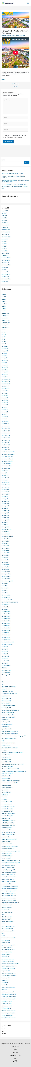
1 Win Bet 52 (5, 318)
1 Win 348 (4, 304)
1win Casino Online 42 (7, 459)
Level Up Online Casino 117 (8, 874)
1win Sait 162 (5, 583)
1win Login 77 (5, 522)
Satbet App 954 (6, 942)
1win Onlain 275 (5, 543)
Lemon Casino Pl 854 (7, 856)
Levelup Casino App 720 (8, 879)
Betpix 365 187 (5, 726)
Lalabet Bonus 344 (6, 841)
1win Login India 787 (6, 529)
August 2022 (5, 281)
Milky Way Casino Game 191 (8, 898)
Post (3, 933)
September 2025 (6, 237)
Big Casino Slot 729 (6, 729)
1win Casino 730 (6, 449)
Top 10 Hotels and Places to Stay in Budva (12, 173)
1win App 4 (4, 362)
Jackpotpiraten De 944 (8, 823)
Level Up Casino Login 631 (8, 867)
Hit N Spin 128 (5, 794)
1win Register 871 (6, 578)
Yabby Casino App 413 (7, 1015)
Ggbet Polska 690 (6, 792)
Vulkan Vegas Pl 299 (7, 1001)
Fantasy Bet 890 (6, 778)
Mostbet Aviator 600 (7, 905)
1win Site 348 (5, 609)
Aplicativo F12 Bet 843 (7, 691)
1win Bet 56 (4, 407)
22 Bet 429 (4, 668)
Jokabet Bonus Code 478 (8, 825)
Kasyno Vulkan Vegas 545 (8, 832)
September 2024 (6, 265)
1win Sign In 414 (5, 604)
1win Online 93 (5, 569)
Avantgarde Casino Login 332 (9, 693)
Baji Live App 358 (6, 703)
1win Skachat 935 (6, 637)
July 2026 (4, 213)
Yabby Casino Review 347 (8, 1018)
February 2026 (5, 225)
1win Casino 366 (6, 426)
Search (3, 160)
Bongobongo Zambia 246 (8, 743)
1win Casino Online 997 (7, 461)
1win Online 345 (5, 557)
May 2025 (4, 246)
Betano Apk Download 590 (8, 717)
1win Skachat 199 (6, 611)
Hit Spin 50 (4, 797)
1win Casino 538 (6, 438)
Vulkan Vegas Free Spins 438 (9, 996)
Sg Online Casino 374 (7, 947)
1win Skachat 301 (6, 614)
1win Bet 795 (5, 416)
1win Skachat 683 (6, 628)
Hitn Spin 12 (4, 799)
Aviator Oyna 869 (6, 698)
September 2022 (6, 279)
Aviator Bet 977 (5, 696)
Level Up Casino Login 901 (8, 870)
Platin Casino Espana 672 (8, 926)
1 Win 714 (4, 311)
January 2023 (5, 272)
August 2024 (5, 267)
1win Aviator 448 (6, 384)
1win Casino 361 (5, 423)
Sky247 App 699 (6, 954)
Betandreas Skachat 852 (8, 715)
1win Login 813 (5, 524)
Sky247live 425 (5, 956)
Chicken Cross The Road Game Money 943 (12, 764)
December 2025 (6, 229)
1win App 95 (4, 376)
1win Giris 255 (5, 470)
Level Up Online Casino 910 (8, 877)
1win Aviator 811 (5, 386)
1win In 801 (4, 473)
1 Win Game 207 (6, 322)
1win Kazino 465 (5, 484)
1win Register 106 (6, 571)
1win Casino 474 (6, 435)
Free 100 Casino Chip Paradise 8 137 (11, 780)
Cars (3, 1031)
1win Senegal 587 (6, 597)
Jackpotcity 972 (6, 818)
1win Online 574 (5, 562)
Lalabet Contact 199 (7, 844)
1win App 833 (5, 374)
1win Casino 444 (6, 433)
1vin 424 (4, 334)
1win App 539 (5, 372)
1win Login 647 (5, 515)
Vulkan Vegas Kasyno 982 (8, 999)
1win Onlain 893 (5, 550)
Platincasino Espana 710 (8, 931)
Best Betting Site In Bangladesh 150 (10, 710)
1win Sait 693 (5, 590)
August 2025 (5, 239)
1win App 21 (4, 353)
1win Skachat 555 (6, 621)
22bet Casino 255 (6, 670)
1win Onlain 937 (5, 553)
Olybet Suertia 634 (6, 919)
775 (2, 684)
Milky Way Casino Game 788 (9, 900)
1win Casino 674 (6, 445)
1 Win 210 (4, 299)
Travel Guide (5, 982)
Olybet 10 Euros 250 (7, 917)
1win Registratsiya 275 (7, 581)
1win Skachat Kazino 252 (8, 642)
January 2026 (5, 227)
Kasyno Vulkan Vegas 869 (8, 834)
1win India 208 (5, 475)
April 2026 (4, 220)
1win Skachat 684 (6, 630)
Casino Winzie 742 (6, 762)
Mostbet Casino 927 (7, 907)
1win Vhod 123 (5, 647)
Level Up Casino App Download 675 (11, 860)
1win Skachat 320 (6, 616)
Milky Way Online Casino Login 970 (10, 902)
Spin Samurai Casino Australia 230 (10, 963)
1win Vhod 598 (5, 656)
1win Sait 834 (5, 592)
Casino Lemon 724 (6, 757)
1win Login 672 (5, 520)
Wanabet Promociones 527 (8, 1011)
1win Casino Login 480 (7, 456)
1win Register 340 (6, 574)
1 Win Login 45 (5, 325)
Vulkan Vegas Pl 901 (7, 1003)
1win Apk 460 (5, 346)
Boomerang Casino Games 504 (10, 748)
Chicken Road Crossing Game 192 (10, 769)
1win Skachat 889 (6, 635)
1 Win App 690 (5, 313)
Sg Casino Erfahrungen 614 (8, 945)
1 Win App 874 (5, 315)
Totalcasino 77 (5, 980)
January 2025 (5, 255)
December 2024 (6, 258)
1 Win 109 (4, 294)
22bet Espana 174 (6, 672)
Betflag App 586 (6, 722)
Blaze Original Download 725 (9, 738)
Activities (4, 1033)
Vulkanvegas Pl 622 (6, 1008)
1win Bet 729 (5, 409)
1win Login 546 (5, 510)
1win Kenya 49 (5, 489)
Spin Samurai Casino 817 (8, 961)
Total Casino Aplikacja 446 (8, 973)
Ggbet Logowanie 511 (7, 787)
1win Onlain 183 (5, 539)
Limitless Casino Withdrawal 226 (10, 886)
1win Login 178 (5, 496)
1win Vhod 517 (5, 651)
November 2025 (6, 232)
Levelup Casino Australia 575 (9, 881)
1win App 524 (5, 369)
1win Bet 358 (5, 400)
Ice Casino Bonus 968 (7, 811)
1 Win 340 (4, 301)
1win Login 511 (5, 508)
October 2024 (5, 262)
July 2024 (4, 269)
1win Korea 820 (5, 492)
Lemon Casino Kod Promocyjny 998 (11, 851)
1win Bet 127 (4, 391)
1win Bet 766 (5, 412)
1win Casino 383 (6, 428)
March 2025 (4, 251)
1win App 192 (5, 351)
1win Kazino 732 (5, 487)
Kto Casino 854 (5, 837)
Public (3, 935)
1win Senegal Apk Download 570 (10, 602)
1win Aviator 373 (6, 381)
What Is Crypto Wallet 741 (8, 1013)
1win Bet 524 (5, 402)
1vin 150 (3, 330)
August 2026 (5, 211)
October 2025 (5, 234)
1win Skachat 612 (6, 625)
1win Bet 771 (4, 414)
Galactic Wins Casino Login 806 (10, 783)
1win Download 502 (6, 463)
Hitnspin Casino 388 (7, 802)
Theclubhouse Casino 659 (8, 968)
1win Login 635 (5, 513)
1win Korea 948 (5, 494)
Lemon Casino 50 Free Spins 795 (10, 846)
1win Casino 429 (6, 431)
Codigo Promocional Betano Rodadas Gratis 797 (14, 771)
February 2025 (5, 253)
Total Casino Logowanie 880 (9, 975)
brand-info (4, 750)
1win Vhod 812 (5, 663)
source (3, 79)
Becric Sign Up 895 (6, 708)
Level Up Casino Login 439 (8, 865)
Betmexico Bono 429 (7, 724)
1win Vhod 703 (5, 661)
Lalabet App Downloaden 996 (9, 839)
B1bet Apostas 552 (6, 701)
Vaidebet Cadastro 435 (8, 992)
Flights (3, 1029)
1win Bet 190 (5, 395)
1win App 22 (4, 355)
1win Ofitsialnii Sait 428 (7, 536)
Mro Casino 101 (5, 910)
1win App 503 (5, 367)
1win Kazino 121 (5, 477)
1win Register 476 (6, 576)
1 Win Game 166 (5, 320)
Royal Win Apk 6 (6, 940)
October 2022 (5, 276)
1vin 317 (3, 332)
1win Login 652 (5, 517)
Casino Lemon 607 (6, 755)
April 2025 (4, 248)
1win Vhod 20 (5, 649)
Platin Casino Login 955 (7, 928)
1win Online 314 (5, 555)
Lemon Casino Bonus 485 (8, 848)
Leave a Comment (6, 35)
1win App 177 (5, 348)
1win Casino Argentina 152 (8, 452)
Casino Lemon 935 (6, 759)
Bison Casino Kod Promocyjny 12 (10, 731)
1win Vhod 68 (5, 658)
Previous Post (15, 84)
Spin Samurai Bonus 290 (8, 959)
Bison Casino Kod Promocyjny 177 (10, 733)
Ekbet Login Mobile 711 (7, 773)
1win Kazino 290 (5, 482)
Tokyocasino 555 (6, 971)
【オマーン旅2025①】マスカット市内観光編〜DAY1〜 (14, 184)
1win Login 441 (5, 506)
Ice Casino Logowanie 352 (8, 813)
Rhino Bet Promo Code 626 (8, 938)
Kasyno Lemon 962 (6, 830)
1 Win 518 (4, 306)
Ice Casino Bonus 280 (7, 809)
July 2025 (4, 241)
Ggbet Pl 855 (5, 790)
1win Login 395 (5, 503)
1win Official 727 (6, 534)
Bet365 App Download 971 (8, 712)
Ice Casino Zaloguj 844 (7, 816)
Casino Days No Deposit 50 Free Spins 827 (12, 752)
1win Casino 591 (5, 442)
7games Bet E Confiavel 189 (9, 686)
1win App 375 (5, 360)
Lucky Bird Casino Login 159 (8, 893)
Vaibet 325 (4, 989)
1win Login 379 (5, 501)
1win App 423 (5, 365)
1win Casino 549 (6, 440)
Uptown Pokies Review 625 (8, 987)
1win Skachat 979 (6, 640)
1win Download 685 (6, 466)
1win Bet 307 (5, 398)
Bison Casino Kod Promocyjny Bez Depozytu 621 (14, 736)
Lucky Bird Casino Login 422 (9, 895)
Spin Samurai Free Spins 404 (9, 966)
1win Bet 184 (5, 393)
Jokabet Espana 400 (7, 827)
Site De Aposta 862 (7, 952)
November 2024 (6, 260)
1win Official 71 (5, 531)
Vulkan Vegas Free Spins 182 (9, 994)
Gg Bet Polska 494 (6, 785)
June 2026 (4, 215)
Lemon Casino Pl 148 (7, 853)
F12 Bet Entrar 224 (6, 776)
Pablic (3, 924)
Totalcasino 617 (5, 978)
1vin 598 (4, 341)
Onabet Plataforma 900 (8, 921)
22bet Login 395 (6, 675)
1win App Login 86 (6, 379)
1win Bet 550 (5, 405)
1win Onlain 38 (5, 546)
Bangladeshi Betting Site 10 (8, 705)
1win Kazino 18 (5, 480)
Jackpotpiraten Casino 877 (8, 820)
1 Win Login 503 (5, 327)
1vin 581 (3, 339)
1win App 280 (5, 358)
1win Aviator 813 (5, 388)
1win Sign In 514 (5, 607)
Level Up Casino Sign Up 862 (9, 872)
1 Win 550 (4, 308)
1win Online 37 (5, 560)
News (3, 914)
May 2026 (4, 218)
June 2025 (4, 244)
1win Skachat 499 (6, 618)
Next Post (15, 86)
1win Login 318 (5, 499)
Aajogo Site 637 (6, 689)
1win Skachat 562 (6, 623)
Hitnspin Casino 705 (7, 804)
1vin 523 (3, 337)
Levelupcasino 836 (6, 884)
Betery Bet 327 (5, 719)
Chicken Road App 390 (7, 766)
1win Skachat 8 (5, 632)
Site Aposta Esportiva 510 (8, 949)
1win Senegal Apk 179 (7, 600)
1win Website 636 (6, 665)
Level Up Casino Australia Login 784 (11, 863)
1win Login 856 (5, 527)
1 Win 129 (4, 297)
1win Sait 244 (5, 585)
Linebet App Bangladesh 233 (9, 891)
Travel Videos (15, 35)
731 (2, 682)
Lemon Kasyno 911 (6, 858)
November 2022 (6, 274)
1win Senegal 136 (6, 595)
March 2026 (5, 222)
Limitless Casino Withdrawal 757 (10, 888)
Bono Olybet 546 (6, 745)
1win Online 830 (5, 567)
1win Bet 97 (4, 419)
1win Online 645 (5, 564)
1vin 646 (4, 344)
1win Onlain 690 (5, 548)
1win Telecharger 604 (7, 644)
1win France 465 (6, 468)
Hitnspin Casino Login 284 (8, 806)
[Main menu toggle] (28, 3)
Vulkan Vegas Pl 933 (7, 1006)
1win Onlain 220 (5, 541)
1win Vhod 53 (5, 654)
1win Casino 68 (5, 447)
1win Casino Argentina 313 (8, 454)
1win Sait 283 (5, 588)
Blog (3, 740)
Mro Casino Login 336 (7, 912)
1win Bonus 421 (5, 421)
